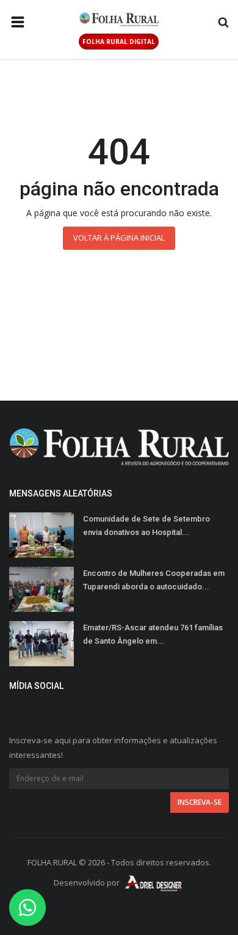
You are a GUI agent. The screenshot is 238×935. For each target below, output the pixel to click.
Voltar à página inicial (119, 237)
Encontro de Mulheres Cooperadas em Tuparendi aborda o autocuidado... (154, 580)
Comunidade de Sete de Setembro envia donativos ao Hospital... (146, 525)
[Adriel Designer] (153, 882)
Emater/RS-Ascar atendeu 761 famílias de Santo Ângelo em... (153, 634)
